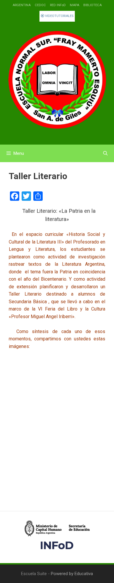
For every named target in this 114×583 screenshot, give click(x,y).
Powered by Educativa (72, 573)
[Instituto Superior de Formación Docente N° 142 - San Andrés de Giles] (57, 80)
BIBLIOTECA (92, 5)
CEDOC (40, 5)
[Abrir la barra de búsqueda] (105, 153)
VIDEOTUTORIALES (58, 16)
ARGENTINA (22, 5)
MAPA (74, 5)
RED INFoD (58, 5)
